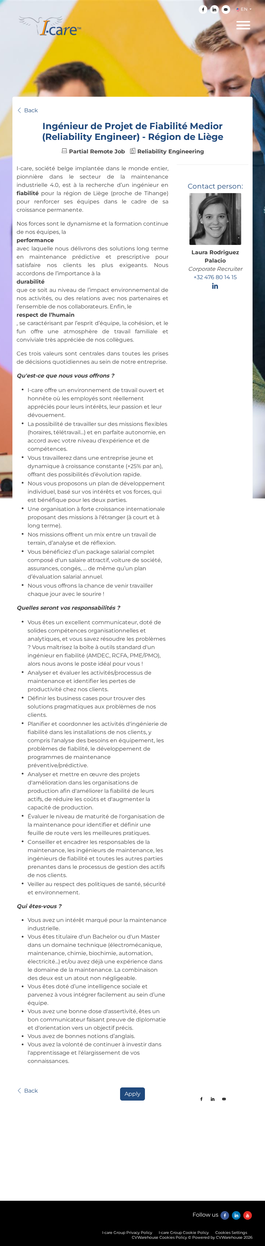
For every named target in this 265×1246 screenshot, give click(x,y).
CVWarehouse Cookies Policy (159, 1237)
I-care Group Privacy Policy (127, 1232)
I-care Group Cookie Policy (184, 1232)
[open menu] (243, 23)
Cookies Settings (231, 1232)
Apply (132, 1094)
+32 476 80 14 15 (215, 277)
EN (244, 9)
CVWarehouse (229, 1237)
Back (31, 110)
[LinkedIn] (215, 286)
